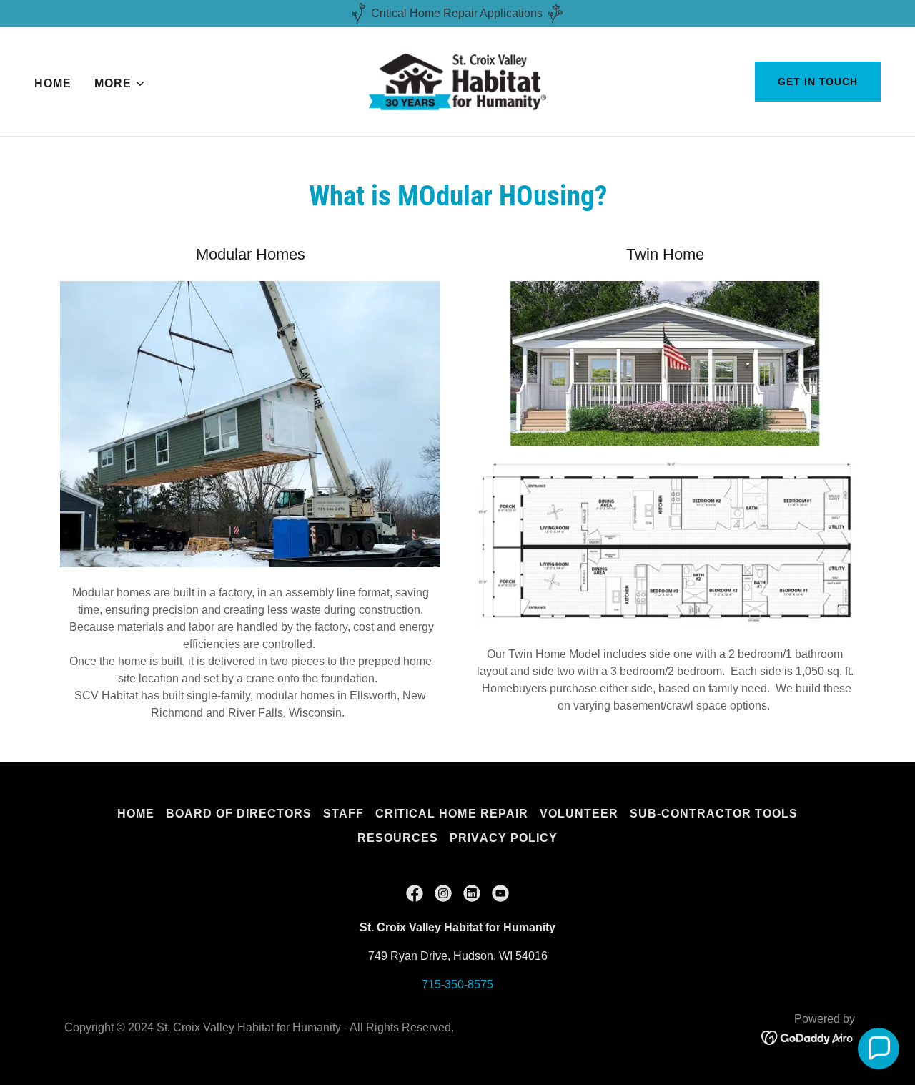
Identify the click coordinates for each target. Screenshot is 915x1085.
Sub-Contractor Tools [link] (714, 813)
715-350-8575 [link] (457, 984)
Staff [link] (343, 813)
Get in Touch (818, 81)
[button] (120, 83)
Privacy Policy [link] (503, 838)
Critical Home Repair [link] (451, 813)
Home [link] (52, 83)
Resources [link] (397, 838)
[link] (457, 80)
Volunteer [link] (579, 813)
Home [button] (135, 813)
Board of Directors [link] (239, 813)
